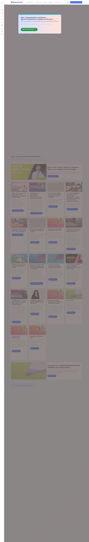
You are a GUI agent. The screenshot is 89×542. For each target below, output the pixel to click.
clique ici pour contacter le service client (45, 24)
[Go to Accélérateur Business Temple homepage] (17, 2)
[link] (2, 19)
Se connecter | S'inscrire (76, 2)
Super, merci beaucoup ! (28, 29)
